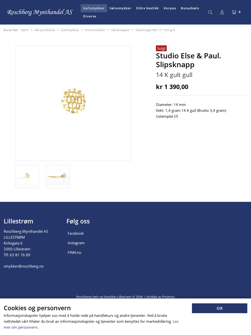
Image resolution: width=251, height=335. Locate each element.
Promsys (168, 297)
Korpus (170, 8)
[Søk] (210, 12)
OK (220, 308)
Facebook (76, 233)
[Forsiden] (40, 12)
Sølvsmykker (120, 8)
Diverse (89, 16)
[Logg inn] (222, 12)
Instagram (76, 242)
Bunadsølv (190, 8)
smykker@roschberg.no (24, 266)
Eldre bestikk (147, 8)
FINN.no (74, 252)
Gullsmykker (94, 8)
